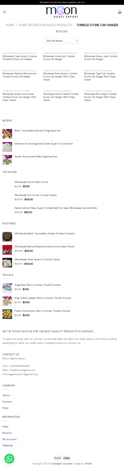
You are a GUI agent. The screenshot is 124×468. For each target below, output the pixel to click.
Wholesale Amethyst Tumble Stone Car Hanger (59, 58)
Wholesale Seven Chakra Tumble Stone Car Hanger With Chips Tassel (61, 97)
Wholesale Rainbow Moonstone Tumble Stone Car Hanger (19, 75)
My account (9, 439)
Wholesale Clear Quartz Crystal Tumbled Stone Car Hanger (19, 58)
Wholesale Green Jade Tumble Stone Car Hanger (100, 58)
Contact (7, 401)
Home (10, 25)
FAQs (5, 426)
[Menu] (4, 12)
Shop (5, 408)
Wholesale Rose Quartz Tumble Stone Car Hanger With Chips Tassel (60, 76)
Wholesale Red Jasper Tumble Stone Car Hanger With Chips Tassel (100, 97)
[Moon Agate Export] (62, 12)
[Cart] (120, 12)
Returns (7, 433)
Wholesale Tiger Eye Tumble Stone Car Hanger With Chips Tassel (100, 76)
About (6, 395)
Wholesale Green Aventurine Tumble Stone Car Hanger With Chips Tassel (19, 97)
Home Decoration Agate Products (45, 25)
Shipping (7, 445)
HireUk (88, 463)
